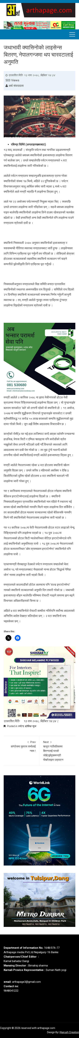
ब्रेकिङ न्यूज (30, 726)
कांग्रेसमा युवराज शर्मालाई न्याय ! (23, 746)
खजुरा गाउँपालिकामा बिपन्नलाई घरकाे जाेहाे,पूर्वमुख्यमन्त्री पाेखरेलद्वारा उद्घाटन (53, 750)
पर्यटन (21, 726)
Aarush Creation (69, 1032)
